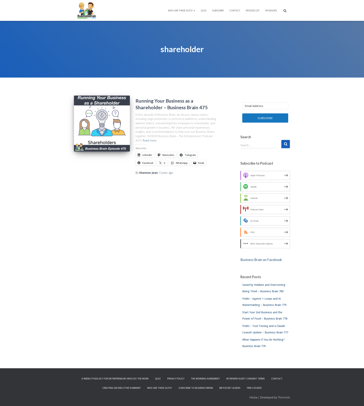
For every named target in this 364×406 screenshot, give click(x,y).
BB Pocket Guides (229, 388)
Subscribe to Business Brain (196, 388)
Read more (149, 140)
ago (166, 172)
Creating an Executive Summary (121, 388)
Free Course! (254, 388)
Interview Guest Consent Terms (245, 378)
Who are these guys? (180, 10)
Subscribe (218, 10)
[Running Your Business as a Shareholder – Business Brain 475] (102, 124)
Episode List (253, 10)
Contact (234, 10)
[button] (194, 10)
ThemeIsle (284, 397)
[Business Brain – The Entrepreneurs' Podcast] (86, 10)
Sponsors (271, 10)
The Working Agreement (205, 378)
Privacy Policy (175, 378)
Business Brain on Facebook (261, 260)
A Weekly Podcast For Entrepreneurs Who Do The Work (115, 378)
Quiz (203, 10)
